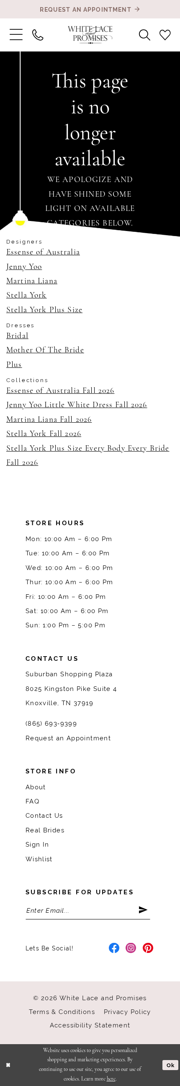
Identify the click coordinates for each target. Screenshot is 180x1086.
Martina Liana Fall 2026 (49, 420)
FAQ (32, 801)
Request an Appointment (68, 738)
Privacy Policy (127, 1011)
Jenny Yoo (24, 267)
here (111, 1079)
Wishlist (39, 859)
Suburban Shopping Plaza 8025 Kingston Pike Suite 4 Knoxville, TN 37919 (71, 688)
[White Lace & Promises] (90, 35)
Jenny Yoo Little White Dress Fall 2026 (76, 405)
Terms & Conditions (62, 1011)
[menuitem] (16, 35)
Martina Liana (31, 281)
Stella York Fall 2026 (43, 434)
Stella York (26, 295)
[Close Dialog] (8, 1065)
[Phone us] (37, 35)
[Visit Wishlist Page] (165, 35)
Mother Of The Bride (45, 350)
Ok (171, 1065)
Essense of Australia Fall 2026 (60, 391)
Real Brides (45, 830)
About (36, 787)
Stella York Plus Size (44, 310)
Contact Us (44, 815)
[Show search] (144, 35)
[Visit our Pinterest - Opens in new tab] (148, 948)
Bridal (17, 336)
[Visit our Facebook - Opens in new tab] (114, 948)
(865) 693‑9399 (51, 723)
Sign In (37, 844)
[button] (16, 35)
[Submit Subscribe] (144, 910)
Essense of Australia (43, 252)
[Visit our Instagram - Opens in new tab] (131, 948)
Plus (14, 365)
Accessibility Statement (90, 1025)
